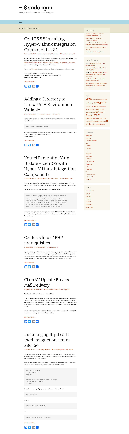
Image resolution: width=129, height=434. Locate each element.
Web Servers (89, 164)
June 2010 (88, 196)
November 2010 (90, 191)
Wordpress (103, 124)
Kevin (87, 83)
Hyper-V (45, 54)
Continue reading (30, 81)
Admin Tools (89, 135)
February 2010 (89, 207)
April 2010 (88, 202)
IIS (86, 106)
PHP (44, 247)
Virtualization (54, 54)
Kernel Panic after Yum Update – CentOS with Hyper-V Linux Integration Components (49, 63)
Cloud (97, 99)
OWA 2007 (87, 109)
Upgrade (67, 289)
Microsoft (34, 69)
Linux (49, 54)
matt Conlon (89, 79)
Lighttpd (44, 349)
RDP (97, 112)
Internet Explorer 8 (92, 140)
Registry (101, 112)
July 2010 (88, 193)
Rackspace (93, 112)
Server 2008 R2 (93, 115)
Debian (45, 114)
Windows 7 (97, 124)
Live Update (98, 106)
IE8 (106, 103)
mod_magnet (69, 349)
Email (55, 289)
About (20, 22)
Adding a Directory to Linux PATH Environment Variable (49, 105)
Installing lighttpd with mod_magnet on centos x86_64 (47, 340)
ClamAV (47, 289)
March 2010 (88, 204)
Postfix (62, 289)
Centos (41, 54)
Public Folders (88, 112)
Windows (89, 124)
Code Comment (101, 99)
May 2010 (88, 199)
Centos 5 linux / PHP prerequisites (94, 52)
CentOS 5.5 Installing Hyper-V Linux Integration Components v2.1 (50, 44)
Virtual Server (102, 121)
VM (74, 54)
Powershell (99, 109)
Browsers (88, 138)
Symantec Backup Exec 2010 (96, 118)
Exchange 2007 (92, 103)
